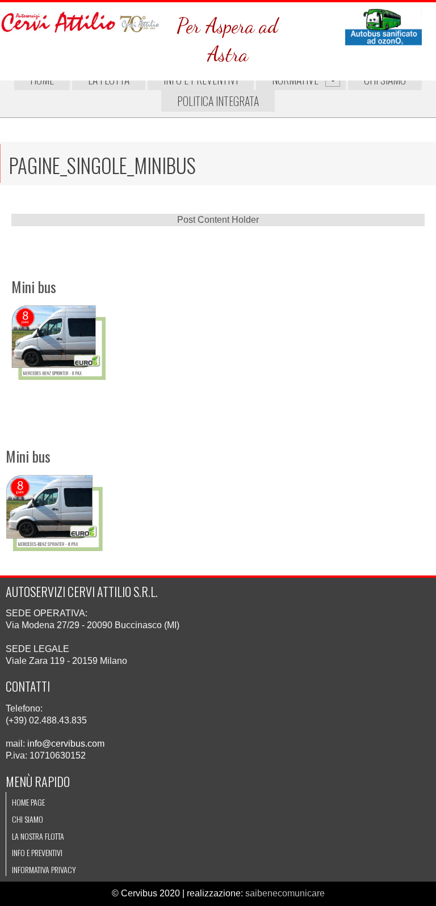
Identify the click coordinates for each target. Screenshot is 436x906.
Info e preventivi (37, 852)
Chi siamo (27, 819)
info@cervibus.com (65, 743)
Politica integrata (218, 100)
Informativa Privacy (44, 869)
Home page (28, 802)
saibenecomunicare (285, 893)
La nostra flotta (38, 836)
